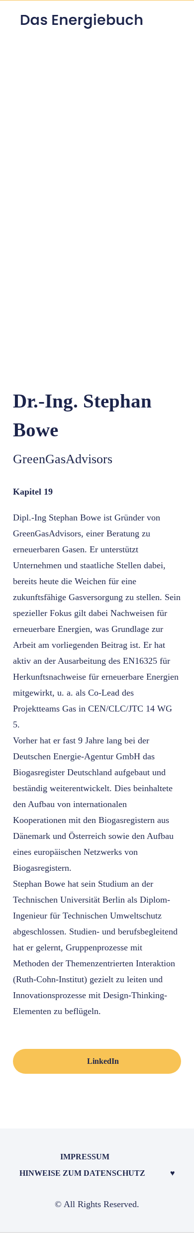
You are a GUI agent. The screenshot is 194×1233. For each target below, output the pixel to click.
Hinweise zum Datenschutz (82, 1173)
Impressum (84, 1156)
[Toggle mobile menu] (175, 23)
